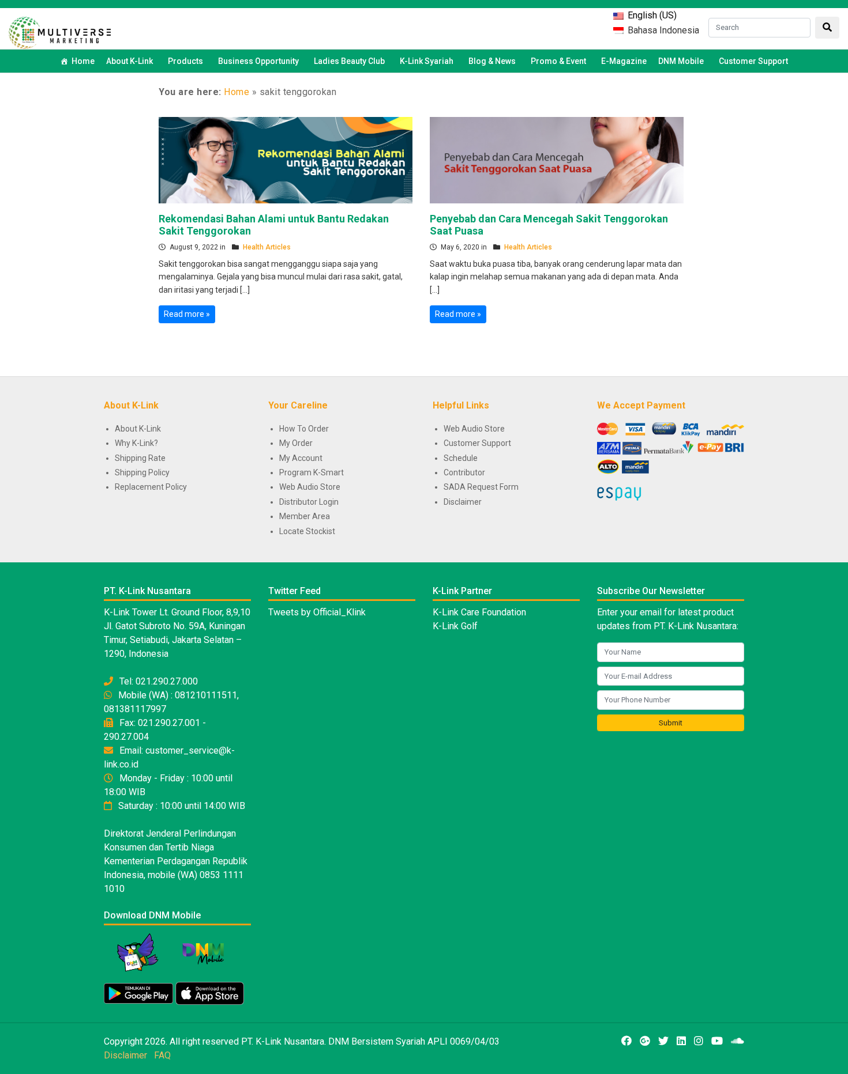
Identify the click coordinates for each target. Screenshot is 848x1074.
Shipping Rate (140, 458)
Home (83, 61)
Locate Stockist (307, 531)
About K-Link (138, 428)
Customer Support (753, 61)
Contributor (464, 472)
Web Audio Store (309, 486)
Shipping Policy (142, 472)
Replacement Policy (151, 486)
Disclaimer (463, 501)
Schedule (461, 458)
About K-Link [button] (129, 61)
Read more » (187, 314)
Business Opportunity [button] (258, 61)
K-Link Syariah (426, 61)
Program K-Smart (311, 472)
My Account (300, 458)
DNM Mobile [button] (681, 61)
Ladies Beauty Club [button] (349, 61)
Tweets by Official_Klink (317, 612)
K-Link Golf (455, 626)
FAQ (162, 1055)
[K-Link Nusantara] (60, 31)
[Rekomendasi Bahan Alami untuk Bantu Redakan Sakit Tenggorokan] (285, 159)
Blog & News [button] (492, 61)
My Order (296, 443)
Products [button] (185, 61)
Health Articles (267, 247)
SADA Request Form (481, 486)
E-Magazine (624, 61)
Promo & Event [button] (558, 61)
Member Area (304, 516)
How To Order (304, 428)
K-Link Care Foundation (479, 612)
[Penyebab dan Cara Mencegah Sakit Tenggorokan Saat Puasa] (557, 159)
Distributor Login (309, 501)
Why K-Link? (136, 443)
